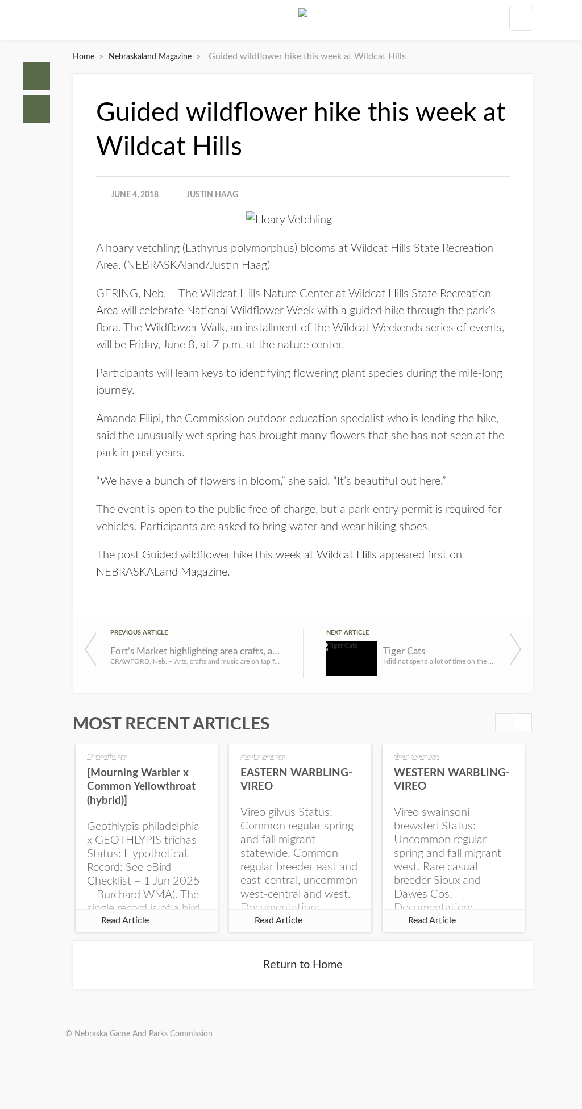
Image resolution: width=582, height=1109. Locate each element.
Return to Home (303, 964)
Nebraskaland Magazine (151, 57)
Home (36, 76)
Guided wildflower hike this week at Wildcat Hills (259, 555)
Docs (36, 109)
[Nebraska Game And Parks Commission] (302, 22)
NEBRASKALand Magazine (161, 572)
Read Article (125, 920)
